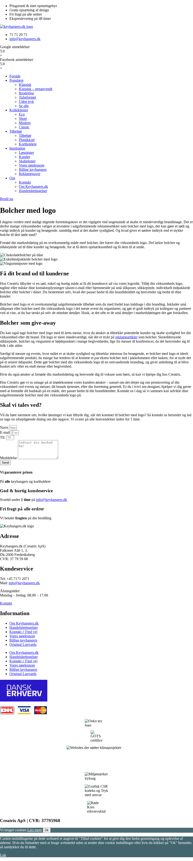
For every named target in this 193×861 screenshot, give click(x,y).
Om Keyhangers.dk (24, 623)
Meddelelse (9, 458)
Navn (4, 427)
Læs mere (34, 830)
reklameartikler (126, 337)
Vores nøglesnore (22, 636)
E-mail (5, 432)
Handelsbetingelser (23, 628)
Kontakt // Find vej (23, 632)
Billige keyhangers (23, 640)
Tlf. (3, 437)
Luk (3, 855)
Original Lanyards (22, 645)
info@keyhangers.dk (51, 500)
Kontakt (6, 603)
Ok (47, 830)
